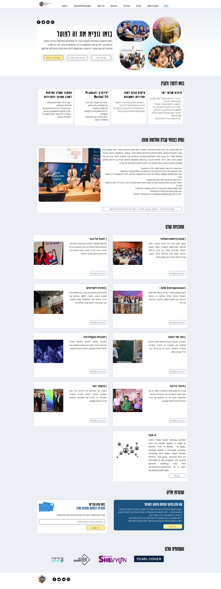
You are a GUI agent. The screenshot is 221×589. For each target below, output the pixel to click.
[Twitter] (43, 22)
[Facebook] (38, 22)
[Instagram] (52, 22)
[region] (55, 106)
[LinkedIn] (48, 22)
